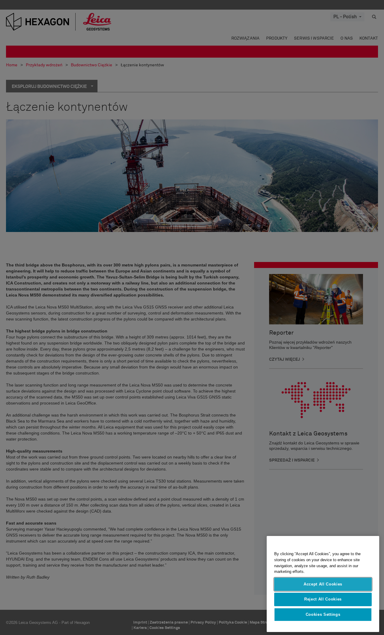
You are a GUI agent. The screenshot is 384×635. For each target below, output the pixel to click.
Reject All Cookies (323, 599)
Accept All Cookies (323, 584)
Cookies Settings (323, 614)
